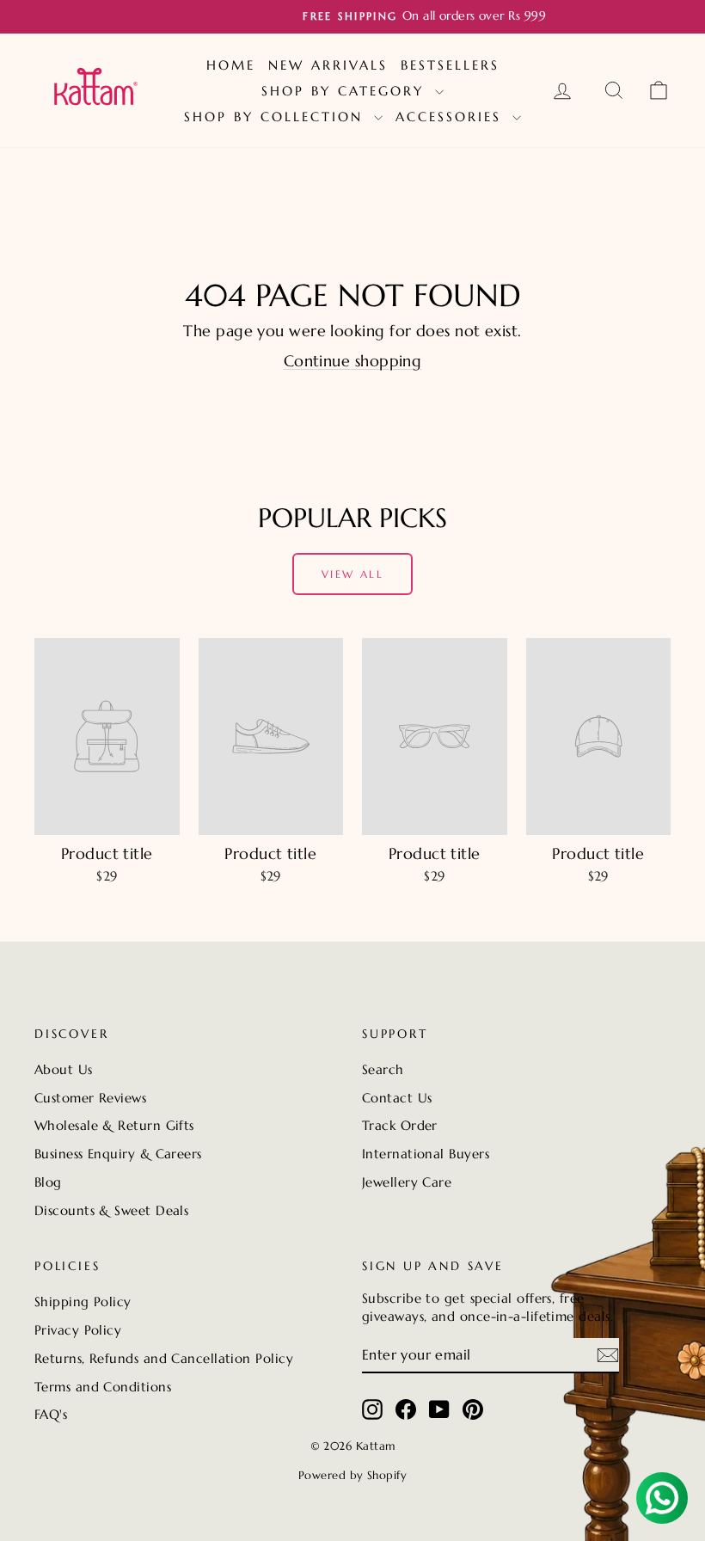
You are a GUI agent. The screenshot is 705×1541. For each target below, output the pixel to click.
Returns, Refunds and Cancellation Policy (163, 1358)
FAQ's (50, 1414)
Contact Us (397, 1098)
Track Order (400, 1125)
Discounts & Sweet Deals (111, 1210)
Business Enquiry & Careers (118, 1153)
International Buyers (425, 1153)
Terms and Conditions (102, 1386)
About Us (63, 1069)
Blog (48, 1182)
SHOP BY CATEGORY (346, 91)
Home (230, 65)
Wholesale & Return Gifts (114, 1125)
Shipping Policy (83, 1301)
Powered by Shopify (352, 1475)
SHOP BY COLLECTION (277, 116)
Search (383, 1069)
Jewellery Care (406, 1182)
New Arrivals (328, 65)
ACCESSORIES (451, 116)
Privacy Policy (77, 1330)
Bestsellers (450, 65)
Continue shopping (353, 361)
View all (352, 574)
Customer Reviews (90, 1098)
